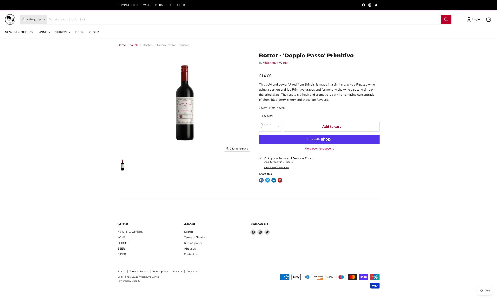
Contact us (191, 254)
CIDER (181, 5)
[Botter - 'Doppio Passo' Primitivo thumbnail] (122, 165)
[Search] (446, 19)
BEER (170, 5)
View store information (276, 167)
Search (188, 232)
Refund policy (193, 243)
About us (190, 249)
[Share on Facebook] (261, 180)
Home (121, 45)
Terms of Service (194, 237)
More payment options (319, 148)
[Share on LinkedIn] (273, 180)
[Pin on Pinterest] (280, 180)
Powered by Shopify (128, 281)
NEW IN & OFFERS (128, 5)
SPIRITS (158, 5)
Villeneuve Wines (275, 63)
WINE (146, 5)
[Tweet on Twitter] (267, 180)
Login (476, 19)
